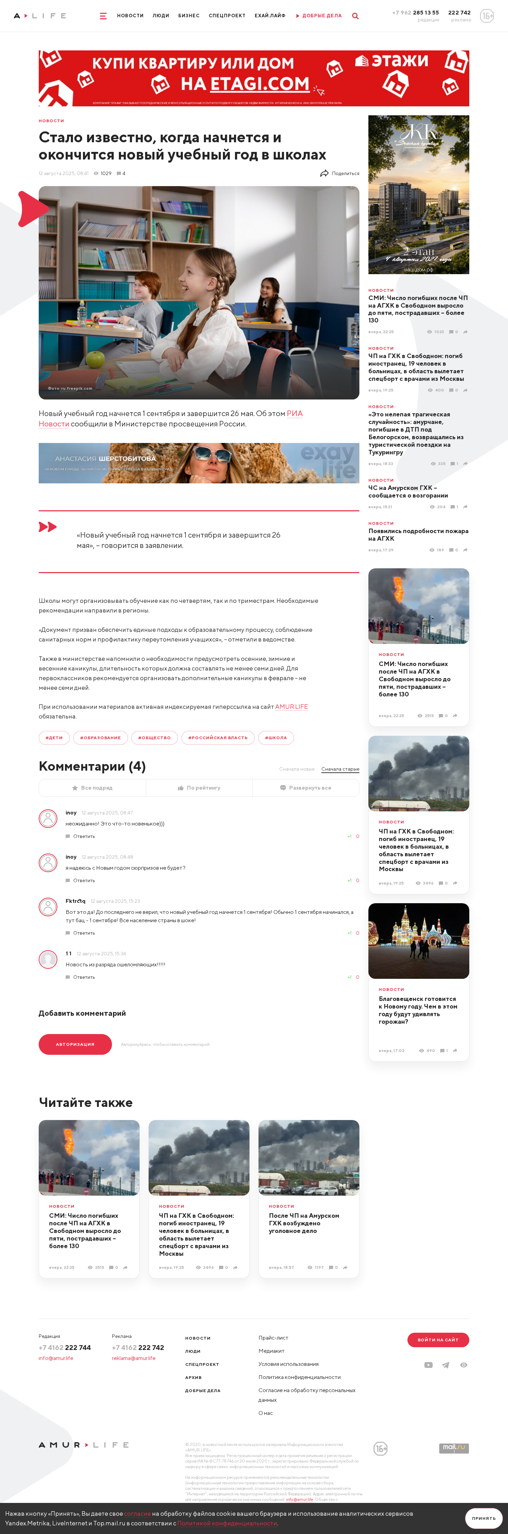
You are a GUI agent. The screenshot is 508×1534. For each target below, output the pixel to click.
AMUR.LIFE (291, 706)
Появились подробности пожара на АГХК (418, 534)
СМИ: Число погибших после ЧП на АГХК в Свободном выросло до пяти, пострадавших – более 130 (418, 309)
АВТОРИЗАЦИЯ (75, 1044)
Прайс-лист (273, 1337)
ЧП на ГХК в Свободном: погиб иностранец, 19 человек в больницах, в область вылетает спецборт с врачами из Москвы (416, 367)
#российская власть (218, 737)
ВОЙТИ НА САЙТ (438, 1339)
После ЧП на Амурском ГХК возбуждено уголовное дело (304, 1223)
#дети (54, 737)
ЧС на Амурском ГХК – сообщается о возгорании (408, 491)
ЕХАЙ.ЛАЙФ (270, 15)
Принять (484, 1518)
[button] (463, 1365)
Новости (130, 15)
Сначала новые (296, 769)
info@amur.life (56, 1358)
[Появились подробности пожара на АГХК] (466, 550)
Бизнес (189, 15)
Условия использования (288, 1364)
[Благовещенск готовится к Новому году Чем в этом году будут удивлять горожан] (456, 1050)
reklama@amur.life (134, 1358)
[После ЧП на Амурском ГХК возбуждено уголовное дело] (346, 1268)
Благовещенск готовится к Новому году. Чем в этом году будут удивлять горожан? (418, 1010)
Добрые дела (203, 1390)
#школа (276, 737)
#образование (100, 737)
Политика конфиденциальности (299, 1377)
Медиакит (271, 1351)
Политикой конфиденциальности (227, 1523)
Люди (161, 15)
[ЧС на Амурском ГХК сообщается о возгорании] (466, 507)
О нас (265, 1413)
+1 (349, 836)
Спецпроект (227, 15)
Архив (193, 1377)
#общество (154, 737)
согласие (137, 1513)
